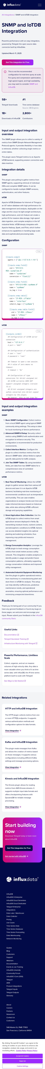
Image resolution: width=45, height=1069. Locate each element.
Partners (9, 1011)
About (8, 1004)
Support (9, 957)
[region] (22, 1054)
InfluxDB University (13, 970)
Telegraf (9, 979)
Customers (10, 954)
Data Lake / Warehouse (15, 913)
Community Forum (13, 973)
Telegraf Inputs (12, 989)
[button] (40, 5)
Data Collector (11, 916)
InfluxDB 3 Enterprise (14, 897)
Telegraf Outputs (12, 992)
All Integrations (8, 14)
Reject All (22, 1061)
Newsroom (10, 1014)
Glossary (9, 995)
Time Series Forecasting (15, 932)
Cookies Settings (22, 1066)
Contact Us (10, 1017)
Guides (9, 948)
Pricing (9, 919)
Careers (9, 1008)
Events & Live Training (14, 967)
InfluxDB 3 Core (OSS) (14, 976)
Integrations (10, 910)
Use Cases (10, 922)
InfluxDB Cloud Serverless (16, 900)
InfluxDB (9, 894)
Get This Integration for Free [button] (17, 62)
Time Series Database (14, 929)
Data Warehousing (13, 935)
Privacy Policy (32, 1050)
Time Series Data (12, 926)
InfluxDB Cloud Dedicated (16, 903)
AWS (8, 983)
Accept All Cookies (22, 1056)
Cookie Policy (21, 1050)
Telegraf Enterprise (13, 907)
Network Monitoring (13, 938)
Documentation (12, 963)
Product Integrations (14, 986)
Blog (8, 951)
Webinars (9, 960)
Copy (38, 251)
